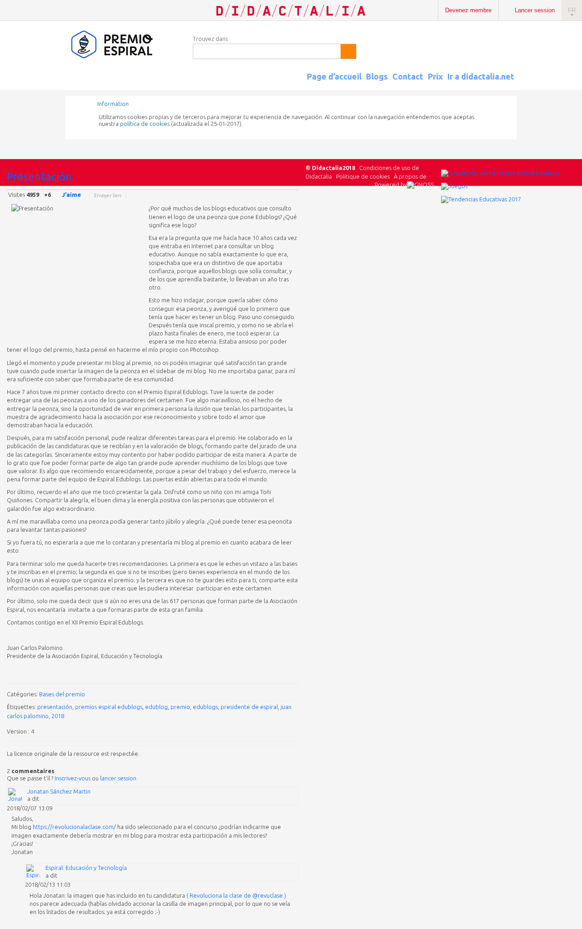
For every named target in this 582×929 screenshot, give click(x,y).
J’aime (71, 194)
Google (230, 196)
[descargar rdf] (513, 84)
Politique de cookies (363, 176)
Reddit (276, 196)
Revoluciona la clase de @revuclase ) (238, 895)
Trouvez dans (210, 38)
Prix (435, 76)
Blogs (377, 76)
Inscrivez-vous (72, 778)
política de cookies (145, 123)
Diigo (294, 196)
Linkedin (266, 196)
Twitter (239, 196)
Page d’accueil (334, 76)
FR (572, 10)
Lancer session (535, 10)
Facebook (248, 196)
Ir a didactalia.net (480, 76)
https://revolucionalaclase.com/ (74, 827)
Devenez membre (468, 10)
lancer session (118, 778)
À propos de (410, 176)
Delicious (257, 196)
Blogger (285, 196)
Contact (407, 76)
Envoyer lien (107, 195)
